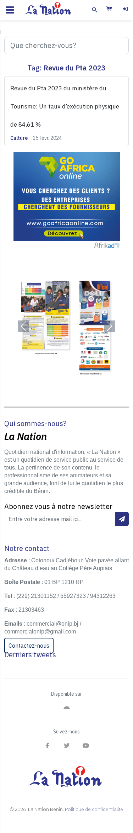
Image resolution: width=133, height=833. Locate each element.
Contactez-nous (29, 645)
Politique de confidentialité (94, 809)
